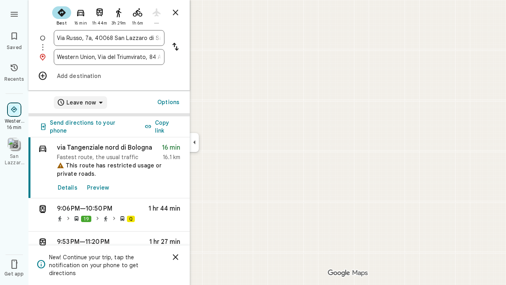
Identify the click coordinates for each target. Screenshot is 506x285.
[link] (109, 167)
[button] (109, 215)
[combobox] (109, 38)
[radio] (61, 15)
